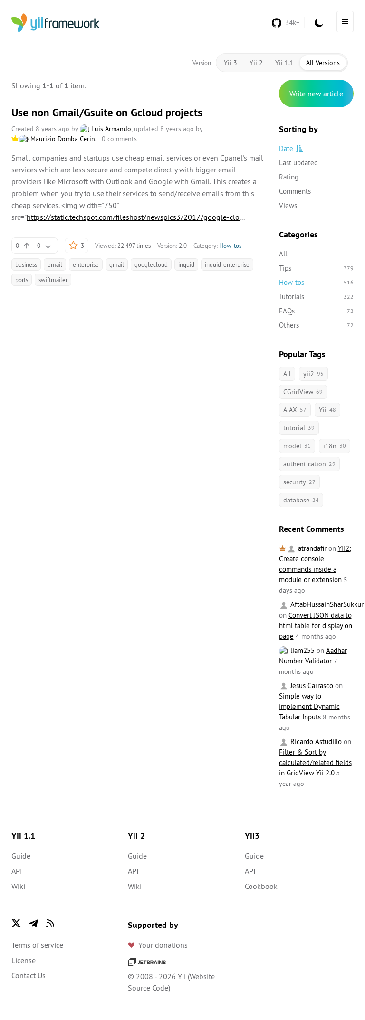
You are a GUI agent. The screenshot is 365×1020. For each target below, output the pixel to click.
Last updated (298, 162)
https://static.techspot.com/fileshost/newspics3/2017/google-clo (133, 217)
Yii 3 (230, 62)
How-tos (230, 245)
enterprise (86, 264)
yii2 (313, 373)
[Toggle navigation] (345, 21)
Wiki (18, 886)
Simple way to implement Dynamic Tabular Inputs (309, 706)
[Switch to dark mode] (318, 22)
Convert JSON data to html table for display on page (315, 626)
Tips (316, 268)
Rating (288, 176)
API (16, 871)
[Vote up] (26, 245)
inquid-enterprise (227, 264)
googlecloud (151, 264)
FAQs (316, 310)
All (283, 253)
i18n (334, 446)
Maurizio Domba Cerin (62, 138)
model (297, 446)
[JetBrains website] (147, 961)
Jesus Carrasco (310, 685)
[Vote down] (48, 245)
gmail (116, 264)
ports (21, 279)
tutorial (299, 428)
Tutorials (316, 296)
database (301, 500)
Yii (327, 410)
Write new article (316, 93)
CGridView (303, 391)
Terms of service (37, 945)
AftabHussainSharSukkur (326, 604)
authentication (309, 464)
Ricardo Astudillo (315, 741)
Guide (20, 855)
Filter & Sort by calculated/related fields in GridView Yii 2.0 (315, 762)
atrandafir (311, 548)
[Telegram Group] (33, 923)
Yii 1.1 (284, 62)
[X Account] (16, 923)
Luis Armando (110, 128)
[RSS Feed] (50, 923)
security (299, 482)
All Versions (323, 62)
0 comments (119, 138)
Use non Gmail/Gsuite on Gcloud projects (106, 112)
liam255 (301, 650)
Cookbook (261, 886)
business (26, 264)
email (55, 264)
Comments (295, 191)
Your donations (163, 945)
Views (288, 205)
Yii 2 (256, 62)
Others (316, 325)
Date (286, 148)
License (23, 960)
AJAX (295, 410)
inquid (186, 264)
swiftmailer (52, 279)
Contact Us (28, 975)
